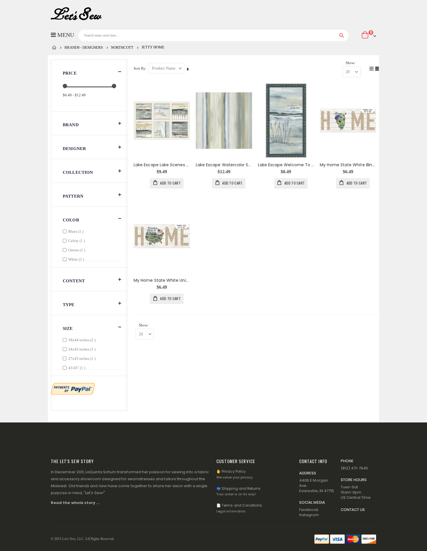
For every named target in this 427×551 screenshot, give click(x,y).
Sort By (140, 68)
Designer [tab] (74, 148)
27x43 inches (82, 358)
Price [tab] (70, 73)
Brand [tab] (71, 124)
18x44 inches (82, 339)
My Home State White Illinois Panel (348, 165)
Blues (76, 231)
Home (54, 47)
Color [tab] (71, 220)
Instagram (309, 515)
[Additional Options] (73, 388)
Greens (77, 250)
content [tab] (74, 281)
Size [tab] (68, 328)
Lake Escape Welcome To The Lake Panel (286, 165)
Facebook (309, 509)
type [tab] (69, 304)
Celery (77, 240)
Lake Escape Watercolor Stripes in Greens (224, 165)
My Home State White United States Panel (162, 280)
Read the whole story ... (75, 502)
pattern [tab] (73, 196)
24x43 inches (82, 349)
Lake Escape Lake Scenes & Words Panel (162, 165)
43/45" (77, 367)
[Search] (341, 35)
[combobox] (213, 35)
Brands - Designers (83, 47)
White (76, 259)
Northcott (122, 47)
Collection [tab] (78, 172)
